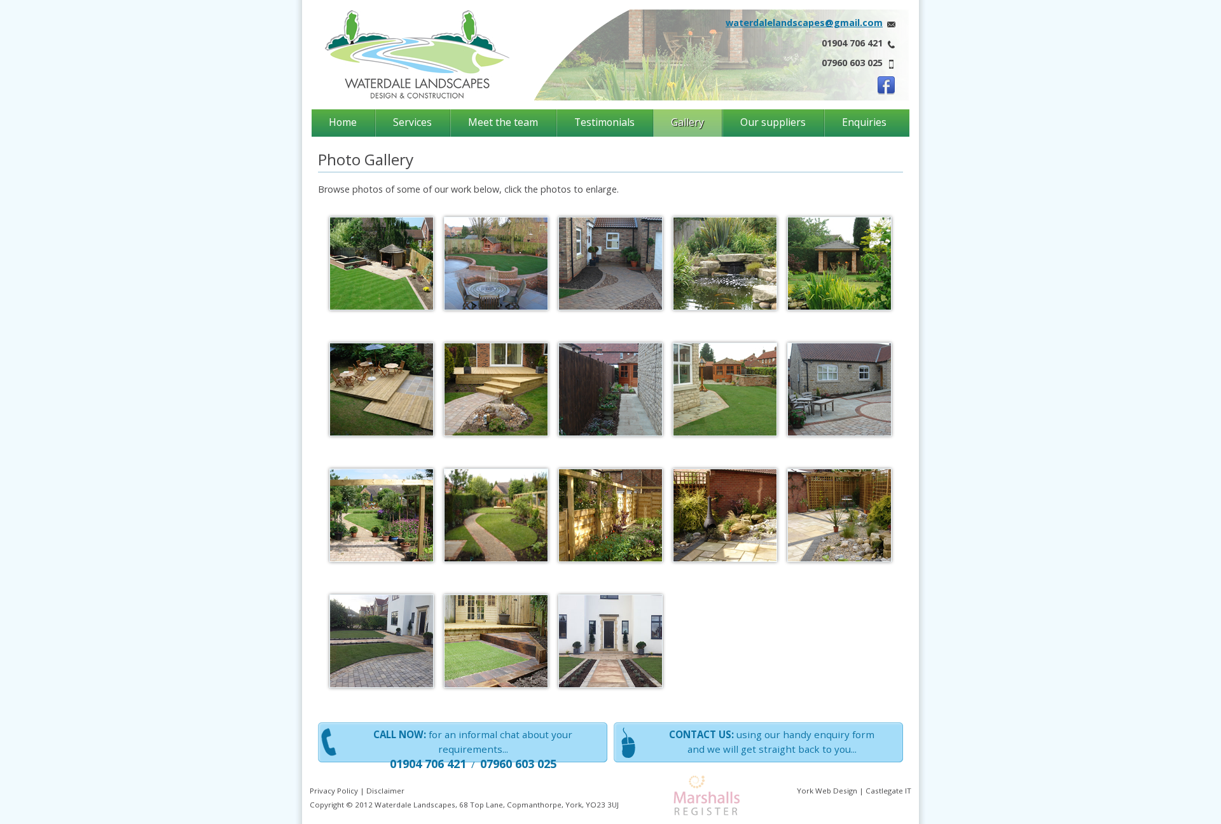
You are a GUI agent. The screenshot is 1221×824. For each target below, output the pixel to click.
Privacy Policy (334, 790)
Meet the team (503, 122)
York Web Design (827, 790)
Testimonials (604, 122)
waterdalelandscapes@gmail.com (804, 23)
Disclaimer (385, 790)
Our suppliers (773, 122)
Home (343, 122)
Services (412, 122)
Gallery (687, 122)
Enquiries (864, 122)
